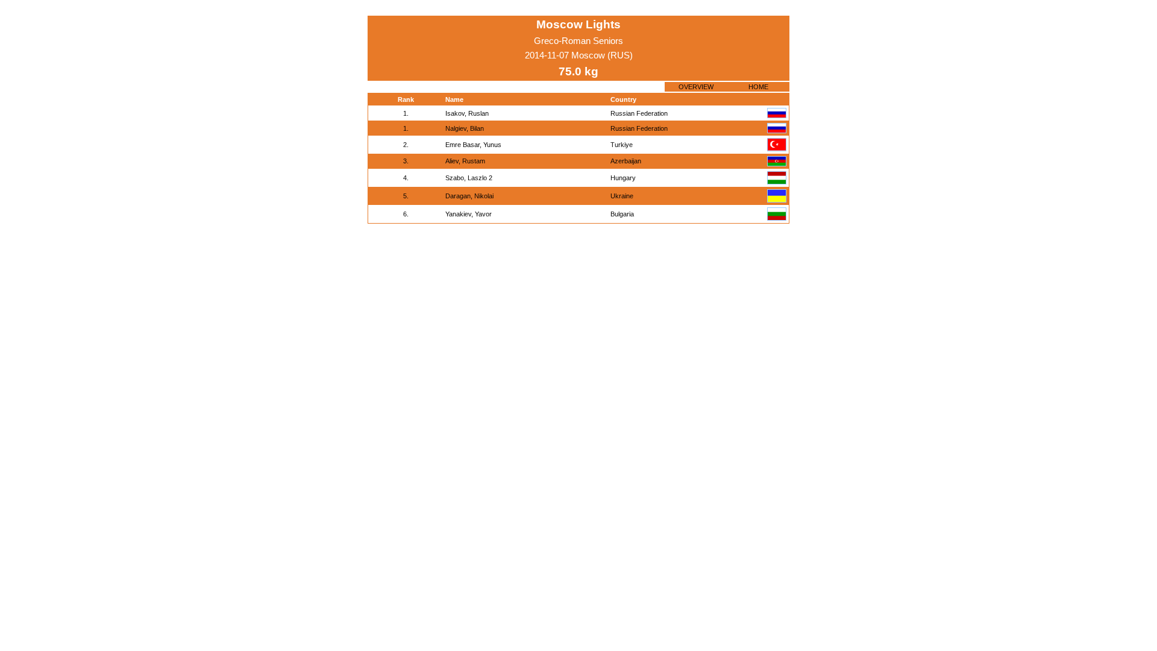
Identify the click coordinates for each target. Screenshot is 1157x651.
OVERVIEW (696, 86)
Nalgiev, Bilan (464, 128)
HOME (758, 86)
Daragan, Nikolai (469, 196)
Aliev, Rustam (465, 161)
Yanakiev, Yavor (468, 214)
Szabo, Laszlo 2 (468, 177)
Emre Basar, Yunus (473, 144)
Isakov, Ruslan (467, 113)
